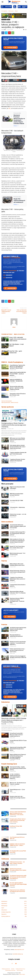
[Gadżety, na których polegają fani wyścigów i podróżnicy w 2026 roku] (5, 657)
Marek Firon (3, 428)
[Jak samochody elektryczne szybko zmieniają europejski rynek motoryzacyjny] (5, 526)
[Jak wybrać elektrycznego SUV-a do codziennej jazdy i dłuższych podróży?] (5, 533)
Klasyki (16, 11)
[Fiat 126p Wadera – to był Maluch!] (5, 345)
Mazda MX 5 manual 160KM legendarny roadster (6, 311)
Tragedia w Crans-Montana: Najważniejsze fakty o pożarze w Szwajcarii (17, 579)
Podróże (4, 624)
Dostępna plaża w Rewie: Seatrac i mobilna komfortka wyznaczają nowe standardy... (13, 425)
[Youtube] (16, 963)
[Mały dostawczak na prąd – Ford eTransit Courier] (5, 555)
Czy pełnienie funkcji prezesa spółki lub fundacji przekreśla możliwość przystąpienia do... (18, 877)
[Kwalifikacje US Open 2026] (5, 827)
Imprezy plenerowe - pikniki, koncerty (9, 402)
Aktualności (4, 420)
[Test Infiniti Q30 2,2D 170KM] (5, 502)
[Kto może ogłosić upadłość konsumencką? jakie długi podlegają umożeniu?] (5, 884)
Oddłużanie (11, 616)
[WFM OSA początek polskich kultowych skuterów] (5, 495)
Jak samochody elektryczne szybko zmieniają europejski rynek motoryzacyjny (18, 526)
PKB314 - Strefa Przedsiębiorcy (12, 362)
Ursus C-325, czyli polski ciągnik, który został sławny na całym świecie (17, 339)
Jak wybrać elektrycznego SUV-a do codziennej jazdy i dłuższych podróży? (17, 533)
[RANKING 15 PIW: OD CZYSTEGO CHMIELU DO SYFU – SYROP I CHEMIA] (5, 845)
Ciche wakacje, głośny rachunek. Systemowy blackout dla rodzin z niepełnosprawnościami (17, 447)
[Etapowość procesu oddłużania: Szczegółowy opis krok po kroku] (5, 891)
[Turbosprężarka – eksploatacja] (5, 509)
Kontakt (12, 968)
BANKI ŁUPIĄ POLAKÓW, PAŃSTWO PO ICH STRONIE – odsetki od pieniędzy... (18, 374)
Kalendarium (5, 702)
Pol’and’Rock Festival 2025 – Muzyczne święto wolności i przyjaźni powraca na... (16, 735)
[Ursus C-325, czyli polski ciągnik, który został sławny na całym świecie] (5, 339)
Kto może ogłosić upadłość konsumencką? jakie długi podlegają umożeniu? (18, 884)
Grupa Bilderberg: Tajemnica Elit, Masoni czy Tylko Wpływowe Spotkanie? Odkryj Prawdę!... (17, 367)
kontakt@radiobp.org (18, 954)
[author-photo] (14, 325)
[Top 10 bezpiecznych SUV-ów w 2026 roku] (5, 839)
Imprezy (4, 561)
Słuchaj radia (11, 47)
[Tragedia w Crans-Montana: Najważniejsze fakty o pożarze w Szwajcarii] (5, 579)
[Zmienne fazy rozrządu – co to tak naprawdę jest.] (5, 515)
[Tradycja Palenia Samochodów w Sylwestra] (5, 586)
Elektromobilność (7, 522)
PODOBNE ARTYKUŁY (6, 334)
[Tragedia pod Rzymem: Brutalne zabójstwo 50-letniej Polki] (5, 461)
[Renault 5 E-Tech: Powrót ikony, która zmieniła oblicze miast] (5, 548)
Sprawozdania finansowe (10, 970)
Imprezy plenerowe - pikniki (7, 715)
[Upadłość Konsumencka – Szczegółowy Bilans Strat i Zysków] (5, 870)
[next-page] (5, 358)
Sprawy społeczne (7, 407)
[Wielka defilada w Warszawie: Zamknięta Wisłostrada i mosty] (5, 565)
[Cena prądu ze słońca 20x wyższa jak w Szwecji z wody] (5, 395)
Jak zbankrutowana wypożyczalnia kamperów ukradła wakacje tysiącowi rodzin (18, 629)
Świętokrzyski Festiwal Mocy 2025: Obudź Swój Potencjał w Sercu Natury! (18, 749)
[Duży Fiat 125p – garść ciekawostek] (5, 352)
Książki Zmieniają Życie (9, 764)
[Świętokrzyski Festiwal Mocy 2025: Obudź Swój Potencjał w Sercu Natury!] (5, 749)
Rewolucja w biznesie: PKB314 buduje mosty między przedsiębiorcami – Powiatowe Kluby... (13, 720)
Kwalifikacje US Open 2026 (16, 826)
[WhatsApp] (12, 32)
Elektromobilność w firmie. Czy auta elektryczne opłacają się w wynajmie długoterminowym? (17, 541)
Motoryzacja (11, 11)
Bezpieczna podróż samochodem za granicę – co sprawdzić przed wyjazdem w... (18, 643)
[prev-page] (2, 358)
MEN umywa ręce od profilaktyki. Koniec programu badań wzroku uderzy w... (17, 440)
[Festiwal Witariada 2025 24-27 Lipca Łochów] (5, 742)
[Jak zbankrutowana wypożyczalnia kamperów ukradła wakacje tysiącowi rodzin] (5, 629)
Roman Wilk (3, 723)
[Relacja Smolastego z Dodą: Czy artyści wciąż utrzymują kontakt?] (5, 572)
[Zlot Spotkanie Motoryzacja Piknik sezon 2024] (5, 852)
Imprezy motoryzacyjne (6, 401)
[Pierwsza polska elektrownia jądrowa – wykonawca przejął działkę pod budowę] (5, 388)
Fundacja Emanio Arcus (20, 968)
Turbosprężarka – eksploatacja (17, 507)
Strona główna (4, 11)
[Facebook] (2, 32)
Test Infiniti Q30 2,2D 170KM (16, 500)
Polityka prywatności (6, 968)
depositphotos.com (19, 949)
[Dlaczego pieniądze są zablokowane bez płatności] (5, 636)
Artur (5, 29)
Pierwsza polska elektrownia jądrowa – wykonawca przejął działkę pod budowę (16, 388)
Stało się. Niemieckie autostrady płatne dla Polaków (21, 311)
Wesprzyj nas (11, 288)
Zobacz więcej (22, 974)
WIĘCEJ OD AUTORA (19, 334)
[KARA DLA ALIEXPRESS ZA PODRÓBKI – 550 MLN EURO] (5, 381)
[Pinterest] (9, 32)
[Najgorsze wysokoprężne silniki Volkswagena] (5, 488)
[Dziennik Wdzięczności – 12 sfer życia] (5, 791)
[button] (2, 2)
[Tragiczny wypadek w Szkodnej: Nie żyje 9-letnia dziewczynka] (5, 454)
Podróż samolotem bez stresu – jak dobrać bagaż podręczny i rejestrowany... (17, 650)
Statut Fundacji (20, 970)
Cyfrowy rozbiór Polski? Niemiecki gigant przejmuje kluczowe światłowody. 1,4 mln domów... (18, 813)
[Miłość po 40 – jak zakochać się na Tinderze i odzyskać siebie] (5, 784)
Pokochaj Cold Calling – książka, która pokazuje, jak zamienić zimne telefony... (18, 768)
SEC (9, 108)
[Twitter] (6, 32)
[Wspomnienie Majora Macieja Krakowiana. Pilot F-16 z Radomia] (5, 593)
